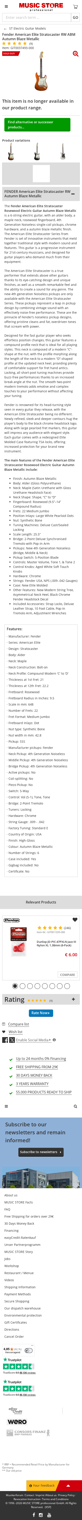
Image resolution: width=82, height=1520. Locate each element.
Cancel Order (14, 1336)
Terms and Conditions (55, 1499)
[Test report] (41, 173)
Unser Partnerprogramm (22, 1245)
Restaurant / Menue (19, 1273)
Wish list (16, 1031)
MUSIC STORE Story (18, 1252)
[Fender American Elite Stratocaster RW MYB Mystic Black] (39, 151)
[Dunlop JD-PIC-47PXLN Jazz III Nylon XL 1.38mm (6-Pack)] (19, 942)
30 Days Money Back (19, 1223)
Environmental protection (23, 1315)
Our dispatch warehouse (22, 1308)
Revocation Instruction (27, 1499)
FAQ (7, 1209)
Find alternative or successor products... (30, 124)
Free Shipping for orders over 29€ (29, 1216)
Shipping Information (20, 1287)
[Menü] (32, 1346)
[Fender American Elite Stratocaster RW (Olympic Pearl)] (65, 151)
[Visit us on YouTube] (49, 1515)
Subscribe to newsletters (38, 1152)
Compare (67, 975)
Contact (29, 1495)
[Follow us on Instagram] (41, 1515)
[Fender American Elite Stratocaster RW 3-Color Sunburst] (13, 151)
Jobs (7, 1259)
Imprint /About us (46, 1495)
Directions (11, 1329)
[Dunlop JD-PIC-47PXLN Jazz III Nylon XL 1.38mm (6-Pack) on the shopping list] (75, 920)
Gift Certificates (15, 1322)
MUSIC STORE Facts (18, 1202)
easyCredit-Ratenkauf (20, 1237)
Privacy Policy (66, 1495)
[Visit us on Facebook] (34, 1515)
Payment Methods (17, 1294)
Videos (9, 1280)
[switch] (29, 1350)
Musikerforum (14, 1495)
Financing (11, 1230)
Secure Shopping (16, 1301)
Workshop (11, 1266)
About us (10, 1195)
